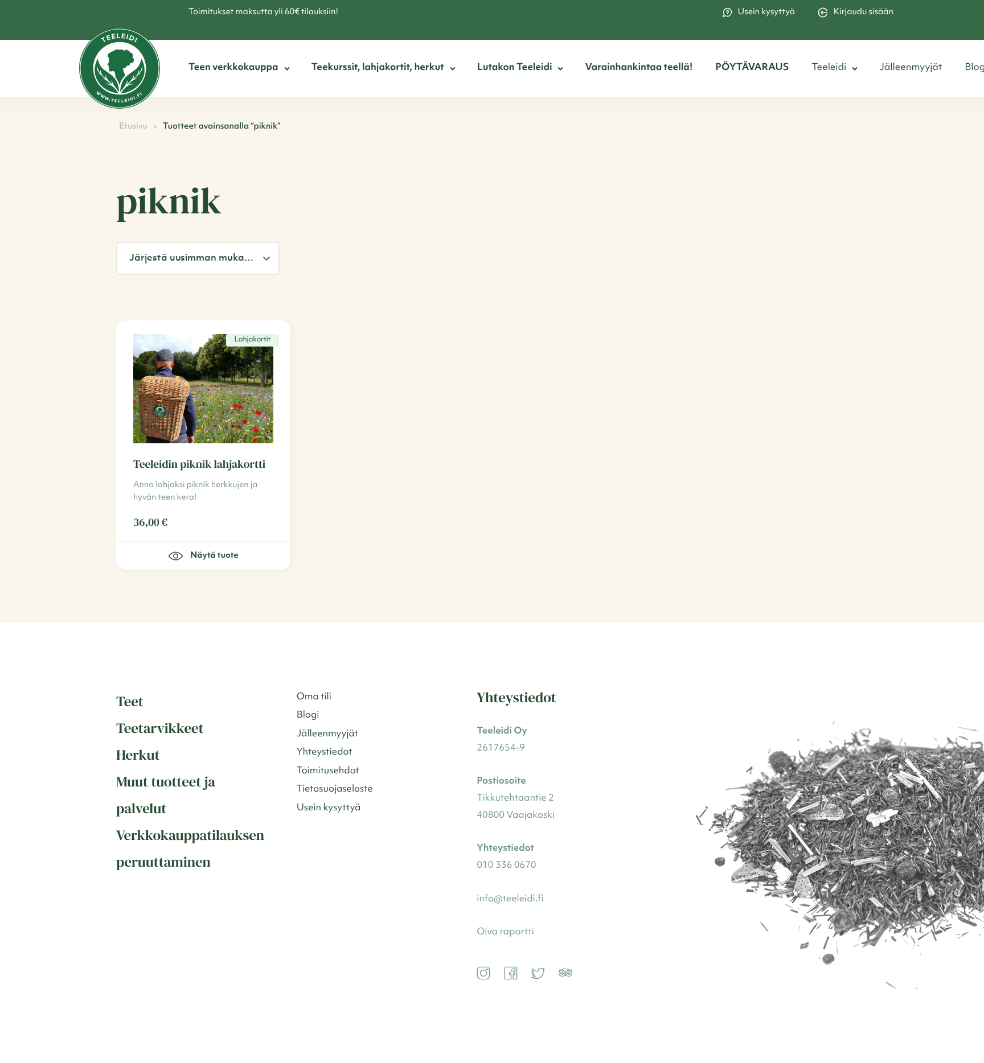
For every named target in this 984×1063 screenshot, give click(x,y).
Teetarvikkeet (160, 728)
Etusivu (133, 126)
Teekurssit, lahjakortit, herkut (377, 68)
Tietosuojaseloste (335, 789)
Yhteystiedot (324, 752)
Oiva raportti (505, 932)
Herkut (137, 755)
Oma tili (314, 697)
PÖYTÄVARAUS (752, 68)
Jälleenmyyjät (910, 68)
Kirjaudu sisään (863, 12)
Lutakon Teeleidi (514, 68)
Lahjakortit (252, 340)
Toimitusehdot (328, 771)
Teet (130, 701)
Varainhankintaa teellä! (638, 68)
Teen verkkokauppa (233, 68)
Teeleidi (828, 68)
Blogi (308, 715)
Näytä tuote (214, 555)
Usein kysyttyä (766, 12)
